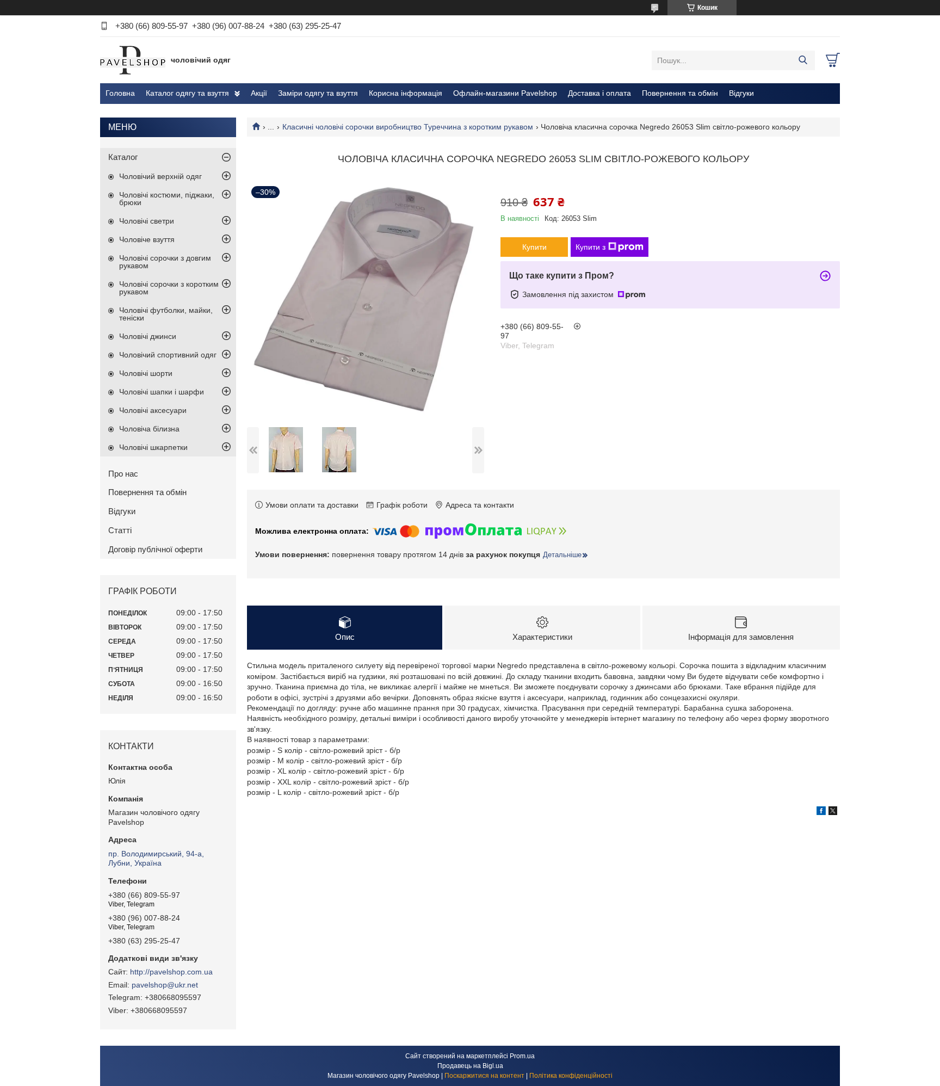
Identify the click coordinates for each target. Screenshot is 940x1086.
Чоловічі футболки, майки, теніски (166, 314)
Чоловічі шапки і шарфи (161, 391)
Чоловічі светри (146, 221)
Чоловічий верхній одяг (160, 176)
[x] (832, 812)
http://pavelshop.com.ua (171, 971)
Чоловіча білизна (149, 428)
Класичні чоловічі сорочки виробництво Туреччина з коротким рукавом (407, 126)
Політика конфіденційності (571, 1075)
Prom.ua (522, 1056)
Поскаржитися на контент (484, 1075)
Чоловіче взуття (147, 239)
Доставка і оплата (599, 93)
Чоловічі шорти (145, 373)
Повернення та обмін (680, 93)
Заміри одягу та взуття (318, 93)
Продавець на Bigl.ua (470, 1066)
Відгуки (741, 93)
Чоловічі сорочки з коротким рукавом (169, 288)
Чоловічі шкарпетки (153, 447)
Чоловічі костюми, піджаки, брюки (166, 198)
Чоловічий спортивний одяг (168, 354)
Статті (120, 530)
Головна (120, 93)
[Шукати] (802, 60)
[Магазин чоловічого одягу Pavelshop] (132, 59)
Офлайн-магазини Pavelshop (505, 93)
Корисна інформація (405, 93)
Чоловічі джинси (147, 336)
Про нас (123, 473)
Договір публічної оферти (155, 549)
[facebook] (821, 812)
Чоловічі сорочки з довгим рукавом (165, 262)
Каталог (123, 157)
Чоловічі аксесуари (153, 410)
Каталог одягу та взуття (187, 93)
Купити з (590, 247)
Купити (534, 247)
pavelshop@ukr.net (165, 984)
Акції (259, 93)
